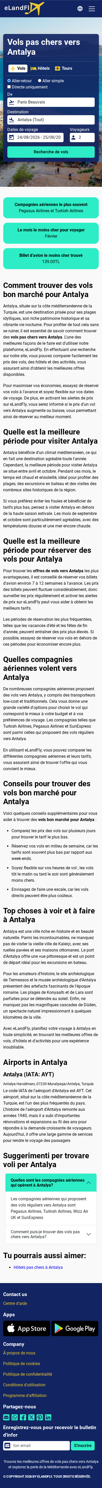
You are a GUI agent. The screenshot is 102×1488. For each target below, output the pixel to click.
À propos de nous (19, 1353)
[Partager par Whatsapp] (15, 1420)
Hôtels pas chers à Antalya (38, 1267)
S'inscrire (83, 1445)
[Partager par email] (6, 1420)
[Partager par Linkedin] (48, 1420)
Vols (21, 68)
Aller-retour (21, 80)
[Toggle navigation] (92, 9)
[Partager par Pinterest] (40, 1420)
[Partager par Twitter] (31, 1420)
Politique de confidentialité (27, 1374)
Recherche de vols (51, 151)
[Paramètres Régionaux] (81, 9)
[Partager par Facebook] (23, 1420)
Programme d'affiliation (25, 1395)
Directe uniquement (29, 87)
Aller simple (52, 80)
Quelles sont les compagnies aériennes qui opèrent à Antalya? (47, 1183)
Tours (67, 68)
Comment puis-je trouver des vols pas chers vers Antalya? (45, 1234)
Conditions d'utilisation (24, 1384)
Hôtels (44, 68)
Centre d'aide (15, 1303)
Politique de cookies (21, 1363)
